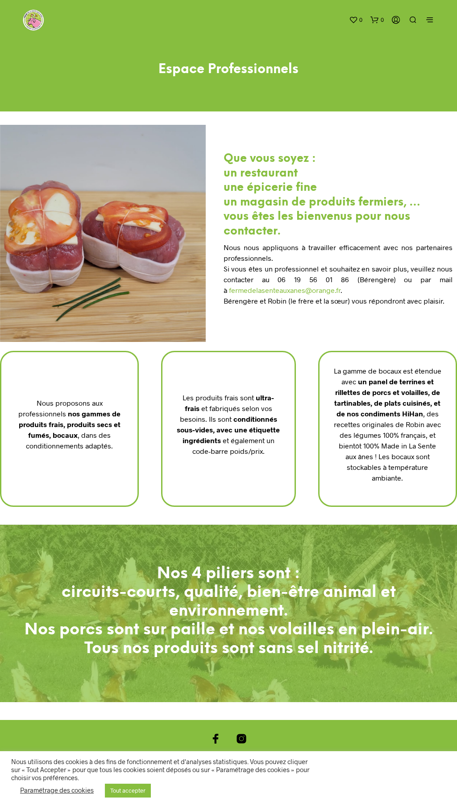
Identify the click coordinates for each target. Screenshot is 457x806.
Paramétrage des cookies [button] (57, 790)
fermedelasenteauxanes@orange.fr (285, 290)
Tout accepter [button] (127, 790)
